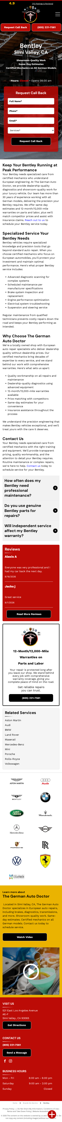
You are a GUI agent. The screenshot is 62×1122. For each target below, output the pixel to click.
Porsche (10, 754)
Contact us (33, 465)
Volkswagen (12, 763)
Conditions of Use (51, 1109)
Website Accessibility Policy (44, 1111)
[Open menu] (57, 14)
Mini (7, 749)
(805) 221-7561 (12, 1044)
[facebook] (5, 1061)
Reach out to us (35, 220)
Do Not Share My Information (29, 1109)
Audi (7, 725)
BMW (8, 729)
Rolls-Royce (12, 758)
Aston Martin (13, 720)
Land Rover (12, 734)
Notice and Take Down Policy (19, 1111)
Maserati (10, 739)
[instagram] (10, 1061)
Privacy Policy (8, 1109)
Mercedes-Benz (14, 744)
